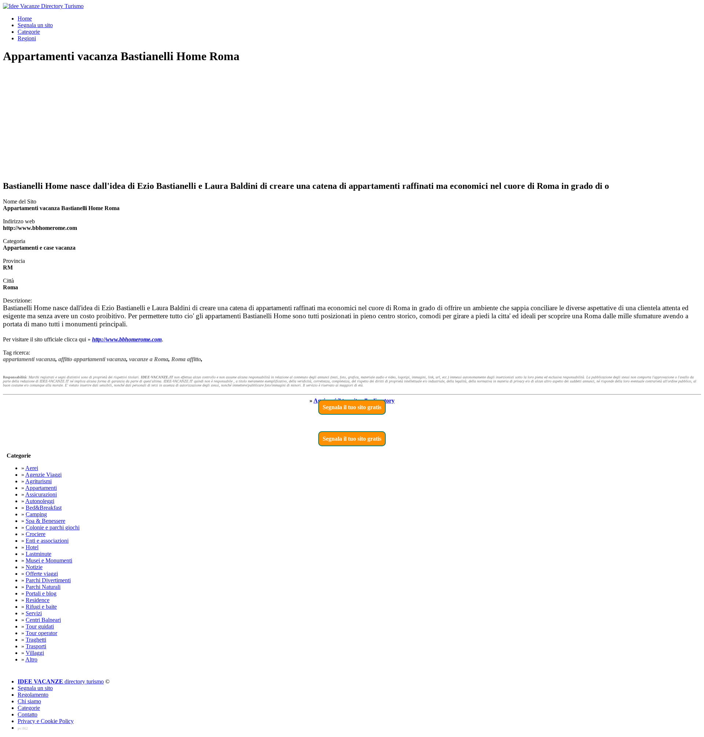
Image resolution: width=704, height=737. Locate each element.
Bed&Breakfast (44, 508)
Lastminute (38, 554)
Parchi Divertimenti (48, 580)
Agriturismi (38, 481)
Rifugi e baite (41, 607)
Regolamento (33, 695)
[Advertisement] (352, 122)
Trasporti (36, 646)
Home (25, 18)
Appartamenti (41, 488)
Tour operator (41, 633)
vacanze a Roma (148, 359)
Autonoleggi (39, 501)
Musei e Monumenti (49, 560)
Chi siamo (29, 701)
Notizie (34, 567)
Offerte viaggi (42, 574)
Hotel (32, 547)
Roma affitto (186, 359)
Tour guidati (40, 626)
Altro (31, 659)
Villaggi (35, 653)
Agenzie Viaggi (43, 475)
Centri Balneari (43, 620)
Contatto (27, 714)
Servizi (34, 613)
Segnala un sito (35, 25)
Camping (36, 514)
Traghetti (36, 640)
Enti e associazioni (47, 541)
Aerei (31, 468)
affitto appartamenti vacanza (92, 359)
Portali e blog (41, 593)
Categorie (29, 32)
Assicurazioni (41, 494)
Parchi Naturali (43, 587)
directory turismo (61, 681)
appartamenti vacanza (29, 359)
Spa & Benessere (45, 521)
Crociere (35, 534)
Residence (38, 600)
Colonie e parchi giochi (53, 527)
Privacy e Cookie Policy (46, 721)
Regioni (27, 38)
